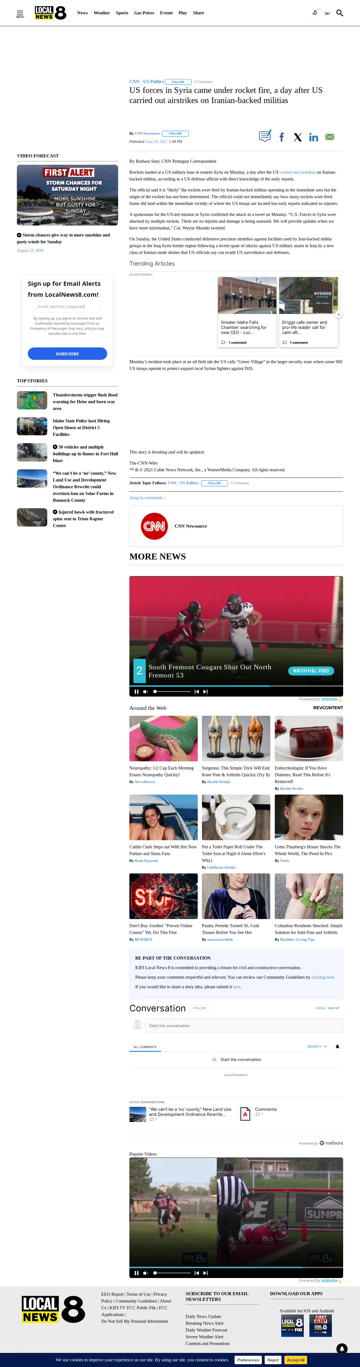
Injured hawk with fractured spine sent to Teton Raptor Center (83, 519)
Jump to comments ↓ (147, 497)
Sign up (333, 1008)
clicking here (323, 977)
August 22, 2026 (30, 250)
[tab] (145, 1046)
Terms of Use (138, 1294)
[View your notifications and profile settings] (337, 1046)
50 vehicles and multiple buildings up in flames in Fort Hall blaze (85, 454)
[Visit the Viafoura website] (331, 1143)
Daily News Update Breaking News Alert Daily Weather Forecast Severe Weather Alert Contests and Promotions (208, 1330)
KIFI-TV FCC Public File (132, 1307)
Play (183, 12)
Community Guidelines (136, 1301)
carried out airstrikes (298, 172)
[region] (236, 1075)
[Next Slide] (338, 314)
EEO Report (112, 1294)
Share (198, 12)
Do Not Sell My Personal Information (134, 1321)
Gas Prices (144, 12)
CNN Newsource (147, 133)
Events (166, 12)
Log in (320, 1008)
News (82, 12)
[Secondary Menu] (24, 13)
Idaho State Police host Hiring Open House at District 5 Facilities (81, 427)
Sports (122, 12)
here (236, 986)
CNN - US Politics (183, 483)
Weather (102, 12)
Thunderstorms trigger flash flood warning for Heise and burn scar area (85, 402)
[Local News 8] (50, 13)
